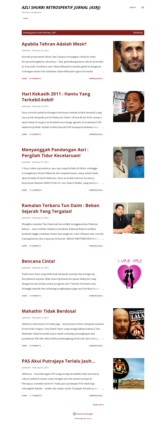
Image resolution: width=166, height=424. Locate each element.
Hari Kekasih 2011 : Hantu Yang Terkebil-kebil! (56, 97)
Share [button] (24, 78)
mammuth (88, 418)
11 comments (35, 395)
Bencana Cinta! (38, 261)
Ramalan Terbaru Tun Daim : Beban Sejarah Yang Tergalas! (60, 208)
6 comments (35, 246)
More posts (98, 405)
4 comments (35, 296)
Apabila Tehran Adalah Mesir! (54, 44)
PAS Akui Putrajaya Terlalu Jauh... (58, 361)
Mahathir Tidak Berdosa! (49, 311)
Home (25, 18)
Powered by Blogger (84, 414)
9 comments (35, 134)
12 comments (35, 190)
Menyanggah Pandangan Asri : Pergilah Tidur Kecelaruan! (55, 152)
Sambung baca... (96, 78)
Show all (138, 32)
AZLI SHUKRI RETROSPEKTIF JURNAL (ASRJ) (61, 7)
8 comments (35, 78)
